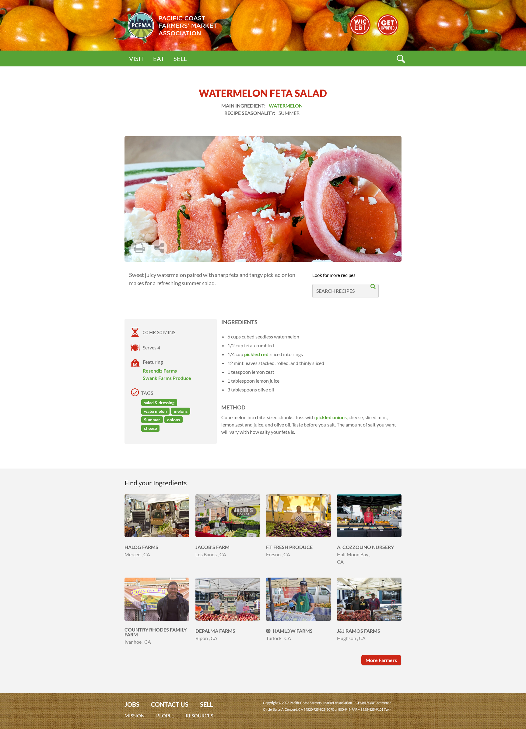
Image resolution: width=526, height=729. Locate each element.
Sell (180, 58)
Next (178, 258)
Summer (152, 419)
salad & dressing (159, 402)
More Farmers (381, 660)
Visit (136, 58)
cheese (150, 428)
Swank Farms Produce (167, 378)
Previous (160, 258)
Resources (199, 715)
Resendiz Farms (160, 370)
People (165, 715)
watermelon (155, 411)
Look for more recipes (334, 275)
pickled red (256, 354)
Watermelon (286, 105)
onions (173, 419)
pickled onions (331, 417)
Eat (158, 58)
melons (181, 411)
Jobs (131, 704)
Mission (134, 715)
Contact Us (169, 704)
